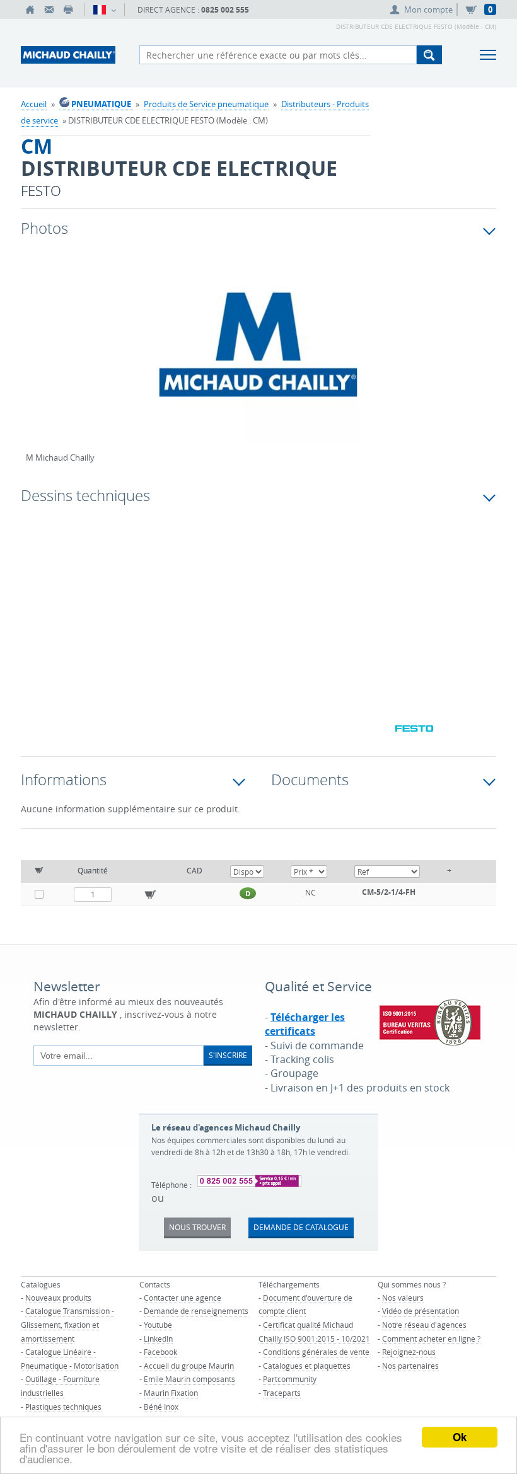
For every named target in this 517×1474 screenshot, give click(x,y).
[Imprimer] (68, 9)
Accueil (34, 104)
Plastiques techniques (63, 1407)
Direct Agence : (193, 9)
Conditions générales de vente (316, 1352)
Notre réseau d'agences (424, 1325)
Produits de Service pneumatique (206, 104)
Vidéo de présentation (420, 1311)
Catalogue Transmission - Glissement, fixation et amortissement (67, 1324)
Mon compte (428, 9)
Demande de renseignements (196, 1311)
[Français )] (104, 9)
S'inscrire (228, 1055)
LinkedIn (158, 1338)
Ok (460, 1436)
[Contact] (49, 9)
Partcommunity (290, 1379)
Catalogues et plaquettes (307, 1366)
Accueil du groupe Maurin (189, 1366)
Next (434, 361)
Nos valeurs (403, 1298)
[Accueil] (30, 9)
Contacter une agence (182, 1298)
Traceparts (282, 1393)
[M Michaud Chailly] (258, 356)
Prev (35, 361)
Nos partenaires (410, 1366)
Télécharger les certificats (305, 1024)
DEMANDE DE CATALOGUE (301, 1227)
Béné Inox (161, 1407)
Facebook (160, 1352)
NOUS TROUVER (197, 1227)
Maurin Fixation (171, 1393)
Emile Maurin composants (189, 1379)
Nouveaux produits (58, 1298)
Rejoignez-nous (409, 1352)
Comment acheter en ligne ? (431, 1338)
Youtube (158, 1325)
